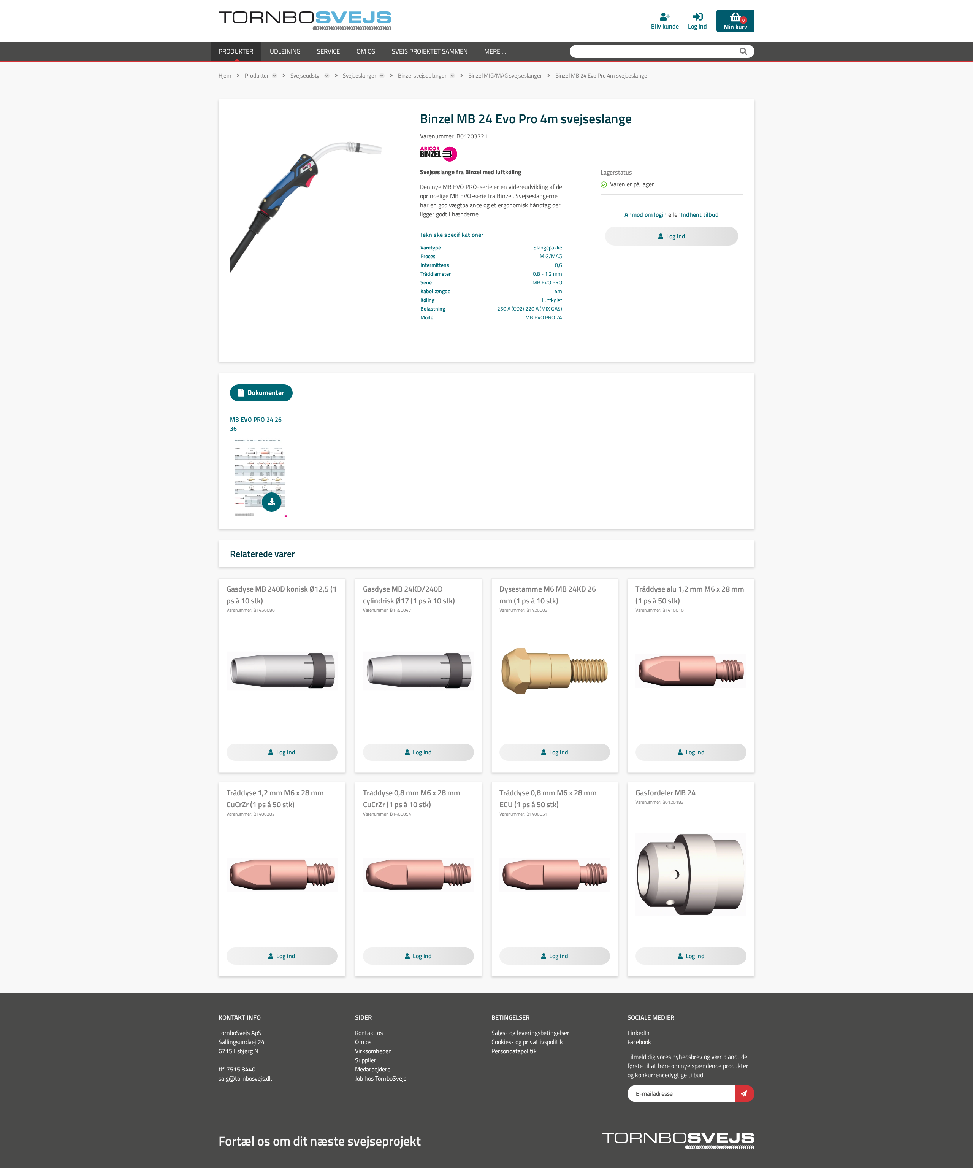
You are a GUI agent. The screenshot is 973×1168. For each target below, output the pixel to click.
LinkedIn (639, 1032)
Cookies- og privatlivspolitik (527, 1041)
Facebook (639, 1041)
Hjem (225, 75)
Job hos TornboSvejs (380, 1078)
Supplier (365, 1060)
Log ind (675, 236)
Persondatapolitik (514, 1050)
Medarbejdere (372, 1069)
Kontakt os (369, 1032)
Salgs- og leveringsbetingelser (530, 1032)
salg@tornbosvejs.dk (245, 1078)
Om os (363, 1041)
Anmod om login (645, 214)
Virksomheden (373, 1050)
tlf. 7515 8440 (237, 1069)
